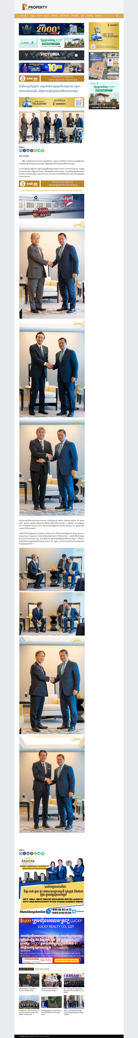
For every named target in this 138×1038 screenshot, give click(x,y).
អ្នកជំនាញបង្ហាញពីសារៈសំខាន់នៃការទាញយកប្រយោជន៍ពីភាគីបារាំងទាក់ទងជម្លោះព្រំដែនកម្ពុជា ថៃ (51, 1012)
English (98, 16)
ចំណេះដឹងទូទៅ (64, 16)
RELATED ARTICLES (26, 969)
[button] (117, 16)
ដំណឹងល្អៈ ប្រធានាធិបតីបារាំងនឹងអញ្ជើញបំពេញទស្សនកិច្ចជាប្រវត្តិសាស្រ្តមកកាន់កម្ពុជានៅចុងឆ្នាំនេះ (74, 1012)
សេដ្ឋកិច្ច (32, 16)
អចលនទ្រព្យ (23, 16)
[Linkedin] (28, 150)
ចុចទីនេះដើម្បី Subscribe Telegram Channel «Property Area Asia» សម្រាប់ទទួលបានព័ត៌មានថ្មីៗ (51, 191)
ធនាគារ (39, 16)
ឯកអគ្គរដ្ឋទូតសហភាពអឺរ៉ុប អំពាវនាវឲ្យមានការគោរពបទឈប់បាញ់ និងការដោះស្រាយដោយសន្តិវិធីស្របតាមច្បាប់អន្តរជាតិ (29, 1012)
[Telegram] (39, 150)
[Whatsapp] (35, 150)
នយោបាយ (89, 16)
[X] (24, 150)
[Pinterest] (31, 150)
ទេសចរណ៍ (54, 16)
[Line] (42, 150)
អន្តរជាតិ (46, 16)
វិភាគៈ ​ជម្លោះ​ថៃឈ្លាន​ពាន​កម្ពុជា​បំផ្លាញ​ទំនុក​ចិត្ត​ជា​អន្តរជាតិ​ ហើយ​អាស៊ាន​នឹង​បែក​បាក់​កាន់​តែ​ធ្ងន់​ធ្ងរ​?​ (74, 990)
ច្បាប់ (82, 16)
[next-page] (23, 1018)
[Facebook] (20, 150)
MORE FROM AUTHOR (42, 969)
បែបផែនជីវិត (74, 16)
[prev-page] (20, 1018)
